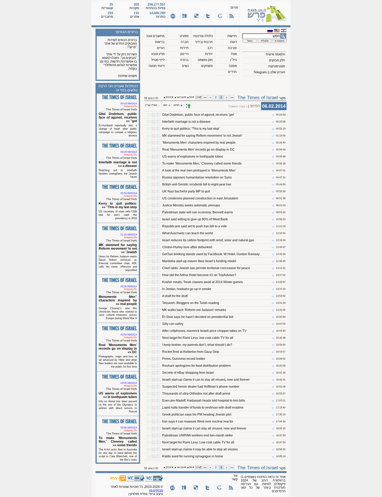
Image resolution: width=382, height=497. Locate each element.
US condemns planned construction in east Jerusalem (200, 198)
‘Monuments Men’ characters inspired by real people (199, 142)
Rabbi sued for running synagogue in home (192, 456)
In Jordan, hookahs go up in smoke (186, 289)
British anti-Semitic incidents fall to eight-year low (196, 184)
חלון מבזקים (277, 60)
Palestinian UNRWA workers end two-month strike (197, 435)
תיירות (184, 48)
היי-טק (184, 54)
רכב (210, 48)
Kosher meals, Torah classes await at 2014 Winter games (202, 282)
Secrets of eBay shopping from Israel (188, 372)
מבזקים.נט (156, 490)
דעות (233, 42)
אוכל (234, 54)
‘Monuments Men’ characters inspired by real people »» (118, 300)
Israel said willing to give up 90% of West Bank (195, 219)
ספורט (184, 36)
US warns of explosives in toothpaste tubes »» (118, 395)
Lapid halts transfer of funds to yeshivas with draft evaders (202, 407)
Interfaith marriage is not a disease (186, 121)
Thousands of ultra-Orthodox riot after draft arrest (196, 393)
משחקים (207, 66)
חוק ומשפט (205, 60)
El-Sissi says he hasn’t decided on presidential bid (197, 317)
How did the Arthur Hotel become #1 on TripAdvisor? (199, 275)
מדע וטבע (158, 54)
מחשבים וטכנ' (155, 36)
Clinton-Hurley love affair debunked (187, 247)
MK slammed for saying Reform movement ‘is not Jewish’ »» (118, 248)
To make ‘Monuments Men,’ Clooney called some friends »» (118, 441)
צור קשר (235, 477)
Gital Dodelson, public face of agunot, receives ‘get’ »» (118, 117)
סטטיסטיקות (276, 66)
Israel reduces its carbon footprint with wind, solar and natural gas (208, 240)
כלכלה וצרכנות (203, 36)
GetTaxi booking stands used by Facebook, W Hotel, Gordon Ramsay (211, 254)
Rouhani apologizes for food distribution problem (196, 365)
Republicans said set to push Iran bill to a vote (194, 226)
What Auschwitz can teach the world (187, 233)
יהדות (209, 54)
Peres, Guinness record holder (183, 358)
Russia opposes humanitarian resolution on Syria (197, 177)
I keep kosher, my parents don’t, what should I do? (197, 344)
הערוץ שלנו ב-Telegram (269, 72)
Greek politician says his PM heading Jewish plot (196, 414)
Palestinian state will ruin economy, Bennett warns (197, 212)
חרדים (232, 72)
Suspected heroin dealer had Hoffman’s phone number (200, 386)
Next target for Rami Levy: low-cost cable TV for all (197, 337)
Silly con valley (172, 323)
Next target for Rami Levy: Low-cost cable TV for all (198, 442)
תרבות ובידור (204, 42)
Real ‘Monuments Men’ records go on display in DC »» (118, 348)
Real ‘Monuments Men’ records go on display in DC (198, 149)
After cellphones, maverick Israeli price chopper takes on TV (204, 330)
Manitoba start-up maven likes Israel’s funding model (199, 261)
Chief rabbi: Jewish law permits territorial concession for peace (206, 268)
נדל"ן (233, 60)
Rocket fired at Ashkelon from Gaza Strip (190, 351)
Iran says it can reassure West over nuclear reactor (197, 421)
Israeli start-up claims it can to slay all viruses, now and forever (206, 379)
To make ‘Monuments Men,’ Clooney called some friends (202, 163)
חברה (185, 42)
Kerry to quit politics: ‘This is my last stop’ (191, 128)
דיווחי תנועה (157, 66)
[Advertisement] (215, 84)
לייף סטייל (158, 60)
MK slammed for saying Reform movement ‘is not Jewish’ (202, 135)
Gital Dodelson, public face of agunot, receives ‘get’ (198, 114)
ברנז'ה (184, 60)
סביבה (232, 48)
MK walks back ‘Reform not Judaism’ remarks (194, 310)
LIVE (199, 97)
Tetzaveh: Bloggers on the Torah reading (190, 303)
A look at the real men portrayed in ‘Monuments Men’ (199, 170)
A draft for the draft (175, 296)
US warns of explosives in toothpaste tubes (192, 156)
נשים (185, 66)
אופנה (233, 66)
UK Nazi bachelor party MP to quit (186, 191)
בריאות (160, 42)
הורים (161, 48)
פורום (234, 7)
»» (205, 97)
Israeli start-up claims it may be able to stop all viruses (200, 449)
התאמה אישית (275, 54)
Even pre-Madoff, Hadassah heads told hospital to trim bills (203, 400)
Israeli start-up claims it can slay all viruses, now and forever (204, 428)
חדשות (232, 36)
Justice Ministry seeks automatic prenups (191, 205)
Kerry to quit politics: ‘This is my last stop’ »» (118, 205)
